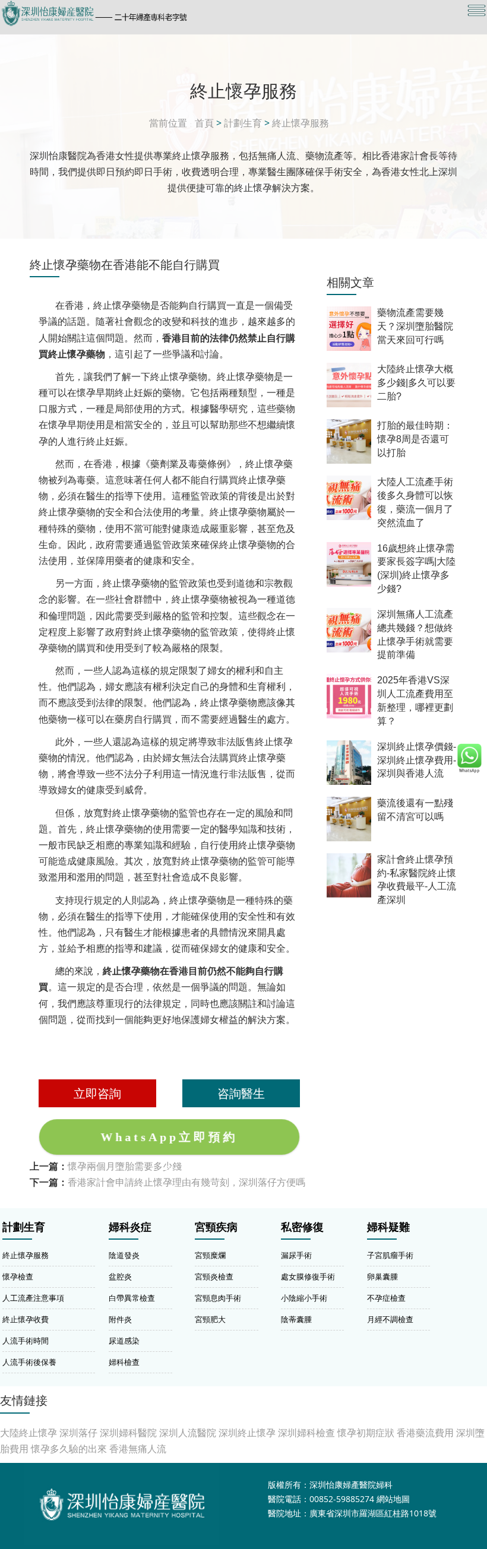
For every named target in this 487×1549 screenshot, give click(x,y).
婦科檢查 (124, 1362)
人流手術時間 (25, 1340)
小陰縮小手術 (304, 1298)
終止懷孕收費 (25, 1319)
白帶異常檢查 (132, 1298)
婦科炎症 (130, 1227)
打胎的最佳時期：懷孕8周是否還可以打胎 (415, 439)
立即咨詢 (97, 1093)
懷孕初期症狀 (365, 1432)
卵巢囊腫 (382, 1276)
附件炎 (120, 1319)
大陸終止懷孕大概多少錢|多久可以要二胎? (416, 382)
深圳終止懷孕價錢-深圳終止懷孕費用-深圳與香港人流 (416, 760)
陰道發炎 (124, 1255)
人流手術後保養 (29, 1362)
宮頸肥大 (210, 1319)
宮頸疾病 (216, 1227)
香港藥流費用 (425, 1432)
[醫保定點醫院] (170, 13)
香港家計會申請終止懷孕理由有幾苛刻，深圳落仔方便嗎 (186, 1182)
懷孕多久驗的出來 (69, 1448)
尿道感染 (124, 1340)
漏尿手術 (296, 1255)
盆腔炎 (120, 1276)
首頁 (204, 122)
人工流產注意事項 (33, 1298)
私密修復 (302, 1227)
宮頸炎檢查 (214, 1276)
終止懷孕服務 (300, 122)
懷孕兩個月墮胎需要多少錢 (125, 1166)
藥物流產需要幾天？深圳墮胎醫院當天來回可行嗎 (415, 326)
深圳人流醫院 (187, 1432)
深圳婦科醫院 (128, 1432)
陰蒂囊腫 (296, 1319)
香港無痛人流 (137, 1448)
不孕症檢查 (386, 1298)
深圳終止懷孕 (247, 1432)
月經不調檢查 (390, 1319)
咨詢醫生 (241, 1093)
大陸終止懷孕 (28, 1432)
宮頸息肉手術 (218, 1298)
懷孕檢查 (17, 1276)
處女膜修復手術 (308, 1276)
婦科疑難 (388, 1227)
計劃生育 (243, 122)
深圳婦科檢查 (306, 1432)
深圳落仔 (78, 1432)
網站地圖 (393, 1498)
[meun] (476, 10)
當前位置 (168, 122)
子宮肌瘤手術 (390, 1255)
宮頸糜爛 (210, 1255)
